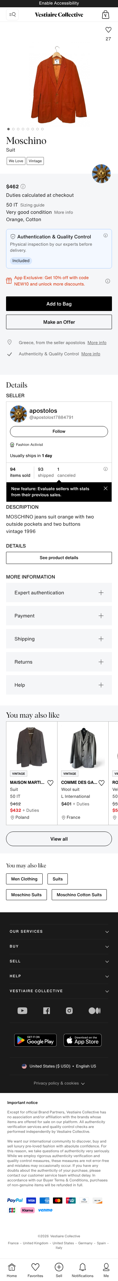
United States (63, 1243)
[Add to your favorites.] (50, 783)
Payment (24, 615)
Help (20, 684)
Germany (85, 1243)
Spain (101, 1243)
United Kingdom (35, 1243)
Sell (15, 961)
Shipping (25, 638)
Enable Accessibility (59, 3)
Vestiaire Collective (36, 991)
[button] (105, 14)
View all (59, 838)
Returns (23, 661)
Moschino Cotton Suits (79, 895)
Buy (14, 946)
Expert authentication (39, 592)
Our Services (26, 931)
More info (63, 212)
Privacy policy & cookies (56, 1083)
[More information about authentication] (105, 235)
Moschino (26, 141)
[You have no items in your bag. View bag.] (105, 14)
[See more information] (107, 281)
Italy (59, 1247)
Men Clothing (24, 879)
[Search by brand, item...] (12, 14)
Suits (58, 879)
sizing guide (32, 205)
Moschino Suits (26, 895)
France (13, 1243)
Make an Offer (59, 322)
